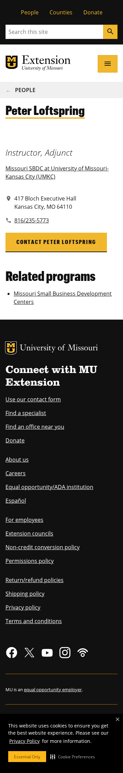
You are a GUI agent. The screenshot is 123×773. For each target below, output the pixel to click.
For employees (24, 520)
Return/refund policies (34, 580)
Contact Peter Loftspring (56, 242)
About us (17, 459)
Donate (92, 12)
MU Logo (11, 348)
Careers (15, 473)
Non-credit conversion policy (42, 547)
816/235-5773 (31, 220)
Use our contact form (33, 399)
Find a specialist (25, 413)
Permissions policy (29, 561)
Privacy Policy (24, 741)
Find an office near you (34, 426)
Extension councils (29, 533)
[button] (72, 756)
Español (15, 500)
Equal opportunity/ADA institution (49, 487)
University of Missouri (59, 348)
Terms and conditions (33, 621)
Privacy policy (22, 607)
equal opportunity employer (53, 689)
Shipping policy (24, 593)
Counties (61, 12)
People (30, 12)
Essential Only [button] (27, 757)
